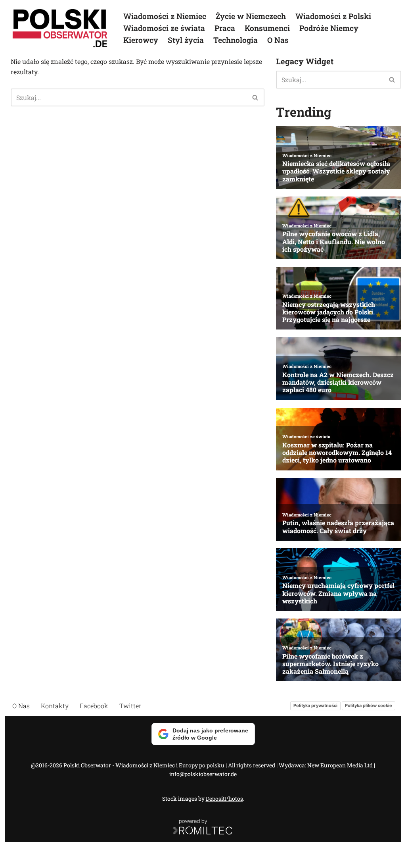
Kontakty (55, 705)
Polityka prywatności (315, 705)
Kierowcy (140, 40)
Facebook (94, 705)
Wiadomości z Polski (333, 16)
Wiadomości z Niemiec (164, 16)
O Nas (278, 40)
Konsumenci (267, 28)
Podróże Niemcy (328, 28)
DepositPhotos (224, 798)
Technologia (235, 40)
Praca (224, 28)
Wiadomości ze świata (164, 28)
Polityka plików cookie (368, 705)
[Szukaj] (255, 97)
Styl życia (186, 40)
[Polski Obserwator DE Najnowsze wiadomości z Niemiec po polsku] (60, 28)
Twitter (130, 705)
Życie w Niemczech (251, 16)
